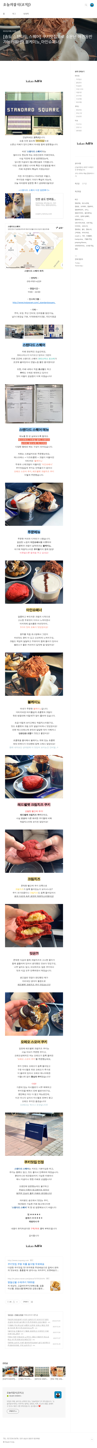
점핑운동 (79, 110)
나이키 (77, 216)
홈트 (83, 229)
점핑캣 (77, 206)
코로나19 (85, 226)
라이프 (10, 1315)
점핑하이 (90, 206)
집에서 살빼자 (84, 216)
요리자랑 (79, 96)
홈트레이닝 (88, 213)
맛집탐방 (79, 86)
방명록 (26, 14)
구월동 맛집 (88, 239)
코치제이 (83, 206)
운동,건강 (79, 113)
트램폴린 (89, 236)
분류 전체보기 (79, 72)
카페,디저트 (19, 1315)
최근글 (77, 184)
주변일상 (79, 79)
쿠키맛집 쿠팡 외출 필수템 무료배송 (26, 1264)
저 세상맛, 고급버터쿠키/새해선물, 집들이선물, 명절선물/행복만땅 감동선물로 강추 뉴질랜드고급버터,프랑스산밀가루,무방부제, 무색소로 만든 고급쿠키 (26, 1287)
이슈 (76, 121)
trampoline (79, 239)
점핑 (76, 249)
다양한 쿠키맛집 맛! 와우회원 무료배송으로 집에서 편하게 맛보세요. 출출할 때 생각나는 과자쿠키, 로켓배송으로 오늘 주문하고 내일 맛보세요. (33, 1269)
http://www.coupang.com (18, 1260)
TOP (92, 1440)
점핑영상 (77, 229)
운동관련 (79, 116)
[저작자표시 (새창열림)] (32, 1302)
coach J (78, 236)
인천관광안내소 (80, 246)
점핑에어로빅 (79, 210)
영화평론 (79, 131)
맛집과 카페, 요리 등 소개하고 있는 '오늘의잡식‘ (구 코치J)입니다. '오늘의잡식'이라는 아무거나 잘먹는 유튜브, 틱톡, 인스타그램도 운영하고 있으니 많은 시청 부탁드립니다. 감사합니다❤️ (30, 1403)
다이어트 (77, 226)
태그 (14, 14)
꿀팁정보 (79, 83)
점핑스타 (89, 229)
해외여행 (79, 102)
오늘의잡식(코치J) (17, 5)
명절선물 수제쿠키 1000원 (21, 1282)
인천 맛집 (89, 223)
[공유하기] (13, 1302)
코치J (77, 106)
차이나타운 (85, 233)
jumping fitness (80, 242)
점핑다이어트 (79, 213)
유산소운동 (85, 203)
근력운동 (77, 233)
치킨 (83, 236)
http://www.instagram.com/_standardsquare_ (34, 302)
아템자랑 (79, 92)
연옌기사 (79, 127)
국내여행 (79, 99)
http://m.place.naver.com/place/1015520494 (26, 1279)
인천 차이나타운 (80, 223)
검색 (86, 5)
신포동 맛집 (89, 246)
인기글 (84, 184)
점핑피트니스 (79, 220)
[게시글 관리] (17, 1302)
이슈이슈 (79, 124)
